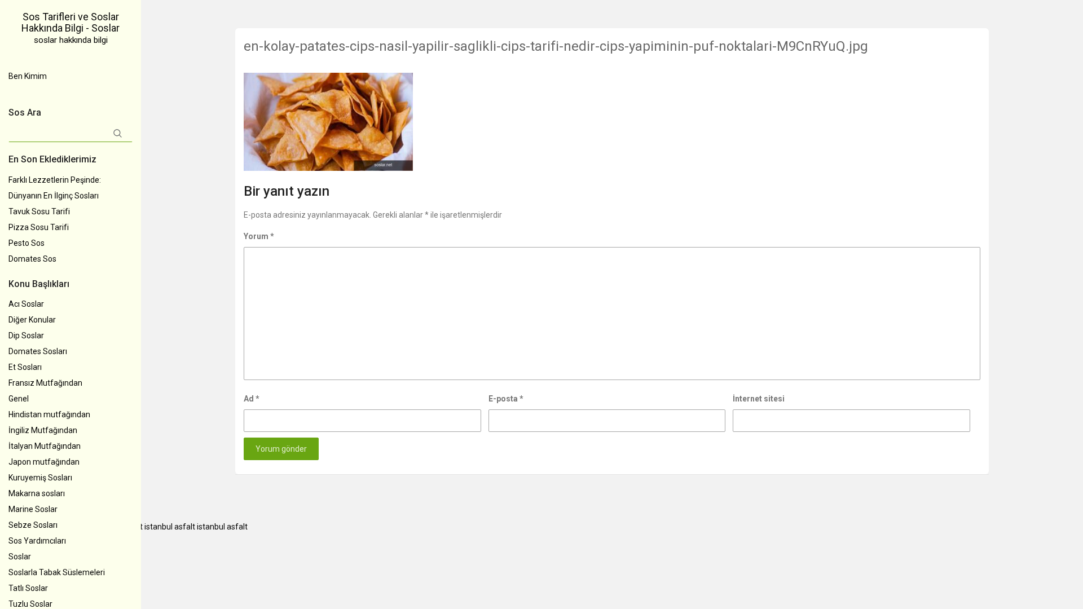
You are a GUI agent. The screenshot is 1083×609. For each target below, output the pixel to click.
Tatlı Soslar (28, 588)
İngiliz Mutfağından (42, 430)
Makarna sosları (36, 493)
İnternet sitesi (759, 398)
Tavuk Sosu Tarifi (39, 211)
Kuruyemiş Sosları (40, 477)
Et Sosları (25, 367)
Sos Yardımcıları (37, 540)
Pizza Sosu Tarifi (38, 227)
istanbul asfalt (169, 526)
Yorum (259, 236)
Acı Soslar (26, 303)
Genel (18, 398)
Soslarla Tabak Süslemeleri (56, 572)
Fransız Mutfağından (45, 382)
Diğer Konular (32, 319)
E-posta (505, 398)
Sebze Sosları (33, 524)
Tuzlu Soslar (30, 603)
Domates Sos (32, 258)
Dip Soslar (26, 335)
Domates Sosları (37, 351)
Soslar (19, 556)
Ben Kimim (27, 76)
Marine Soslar (33, 509)
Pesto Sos (26, 243)
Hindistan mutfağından (49, 414)
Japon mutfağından (44, 461)
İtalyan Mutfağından (44, 446)
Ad (251, 398)
